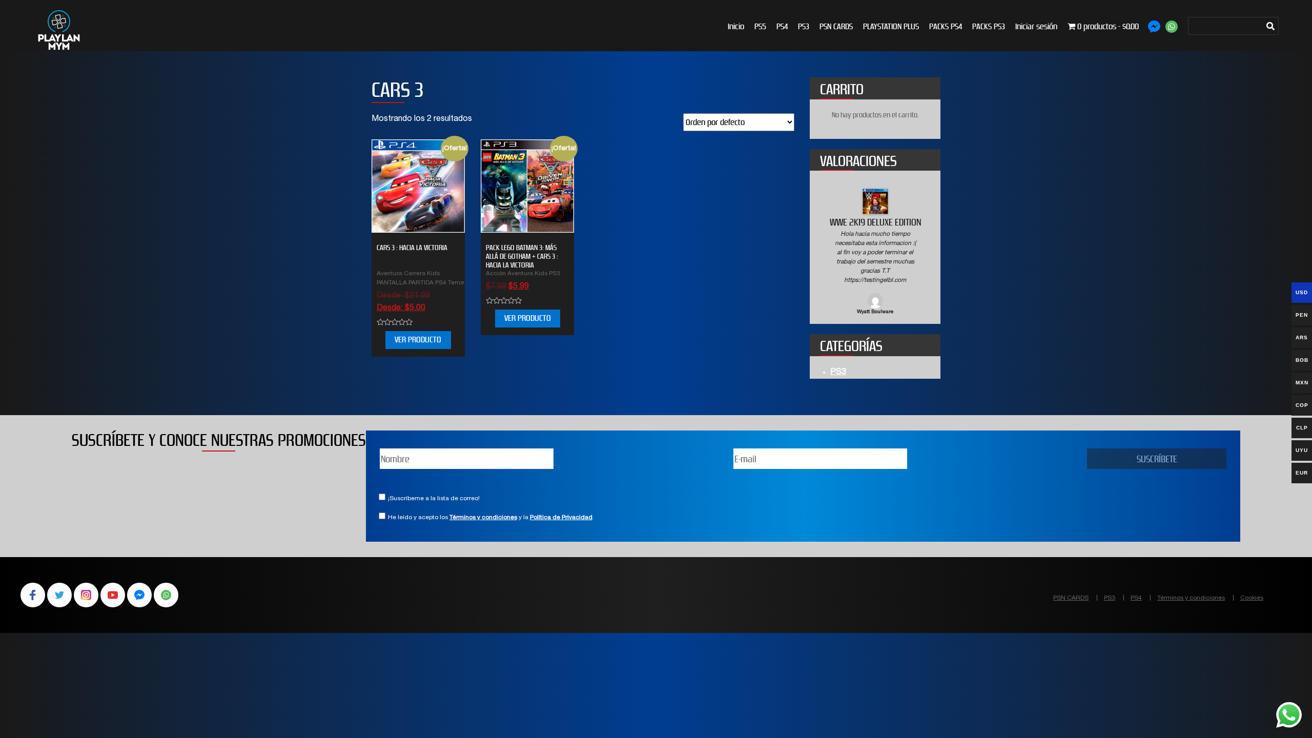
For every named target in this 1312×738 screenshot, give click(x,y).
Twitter (59, 595)
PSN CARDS (836, 26)
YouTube (112, 595)
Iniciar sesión (1036, 26)
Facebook (32, 595)
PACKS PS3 (988, 26)
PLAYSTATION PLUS (891, 26)
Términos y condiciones (483, 518)
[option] (875, 252)
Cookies (1251, 598)
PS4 (782, 26)
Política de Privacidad (561, 518)
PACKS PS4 (945, 26)
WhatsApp (166, 595)
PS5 (760, 26)
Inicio (736, 26)
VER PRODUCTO (418, 339)
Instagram (86, 595)
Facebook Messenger (139, 595)
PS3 (803, 26)
